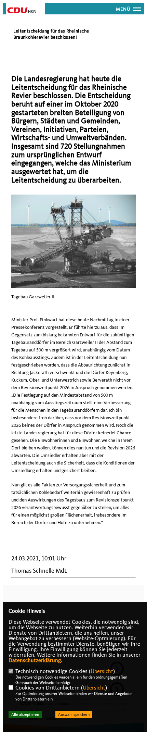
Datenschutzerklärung (35, 660)
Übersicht (102, 671)
